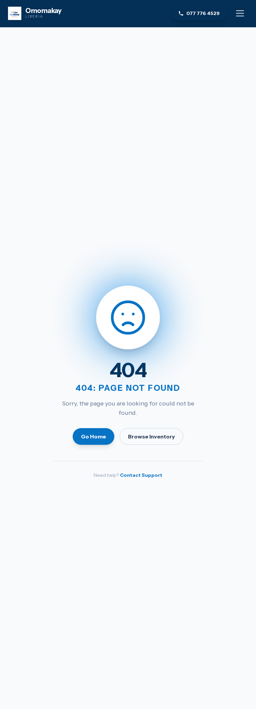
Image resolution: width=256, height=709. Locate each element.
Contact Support (141, 475)
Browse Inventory (151, 436)
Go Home (93, 436)
